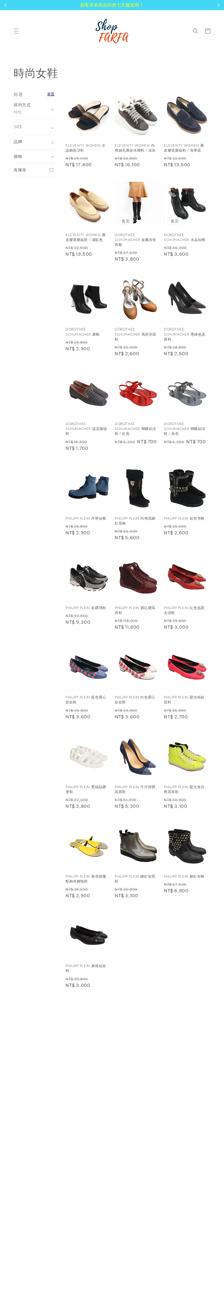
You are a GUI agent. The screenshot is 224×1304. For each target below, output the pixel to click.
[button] (16, 31)
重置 (51, 94)
